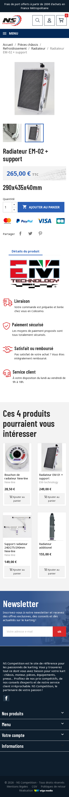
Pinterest (40, 233)
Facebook (6, 698)
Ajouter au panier (41, 207)
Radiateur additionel (45, 545)
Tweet (30, 233)
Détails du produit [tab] (25, 251)
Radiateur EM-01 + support (51, 476)
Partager (20, 233)
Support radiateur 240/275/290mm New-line (16, 547)
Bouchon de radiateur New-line (16, 476)
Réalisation (26, 790)
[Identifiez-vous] (49, 20)
